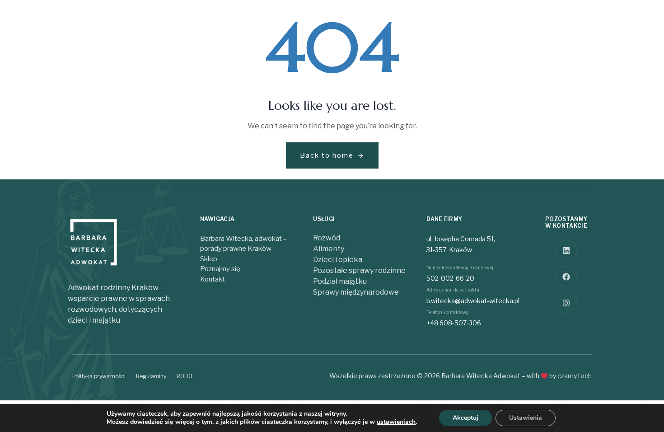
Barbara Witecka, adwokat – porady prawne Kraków (243, 244)
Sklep (208, 259)
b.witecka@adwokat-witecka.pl (472, 301)
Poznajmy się (220, 269)
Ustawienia (525, 417)
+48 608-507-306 (453, 323)
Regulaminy (151, 376)
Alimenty (328, 248)
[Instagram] (566, 303)
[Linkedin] (566, 251)
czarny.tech (574, 376)
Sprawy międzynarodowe (356, 292)
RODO (184, 376)
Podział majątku (340, 281)
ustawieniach (396, 422)
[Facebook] (566, 277)
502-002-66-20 (450, 278)
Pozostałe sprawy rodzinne (359, 270)
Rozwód (326, 238)
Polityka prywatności (99, 376)
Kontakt (212, 279)
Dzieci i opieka (337, 259)
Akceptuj (465, 417)
